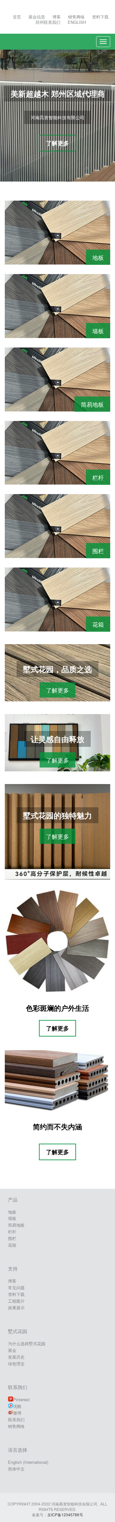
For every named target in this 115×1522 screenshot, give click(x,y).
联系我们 (16, 1419)
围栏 (98, 551)
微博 (17, 1413)
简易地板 (92, 404)
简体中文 (16, 1469)
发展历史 (16, 1357)
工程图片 (16, 1301)
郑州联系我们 (47, 22)
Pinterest (21, 1399)
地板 (98, 257)
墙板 (98, 331)
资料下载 (100, 17)
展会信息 (36, 17)
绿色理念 (16, 1363)
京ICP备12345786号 (65, 1514)
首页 (17, 17)
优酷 (17, 1406)
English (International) (28, 1462)
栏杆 (98, 477)
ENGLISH (77, 22)
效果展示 (16, 1308)
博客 (56, 17)
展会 (12, 1350)
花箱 (98, 624)
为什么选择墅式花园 (26, 1343)
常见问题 (16, 1287)
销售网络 (76, 17)
